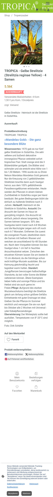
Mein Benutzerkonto (17, 379)
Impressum (33, 484)
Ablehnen (26, 493)
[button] (13, 340)
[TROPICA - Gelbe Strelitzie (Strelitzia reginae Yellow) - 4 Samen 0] (26, 42)
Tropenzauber (21, 15)
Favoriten (17, 390)
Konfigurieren (12, 487)
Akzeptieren (13, 493)
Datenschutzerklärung (16, 484)
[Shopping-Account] (48, 10)
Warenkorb (36, 390)
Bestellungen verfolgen (36, 379)
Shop (7, 15)
